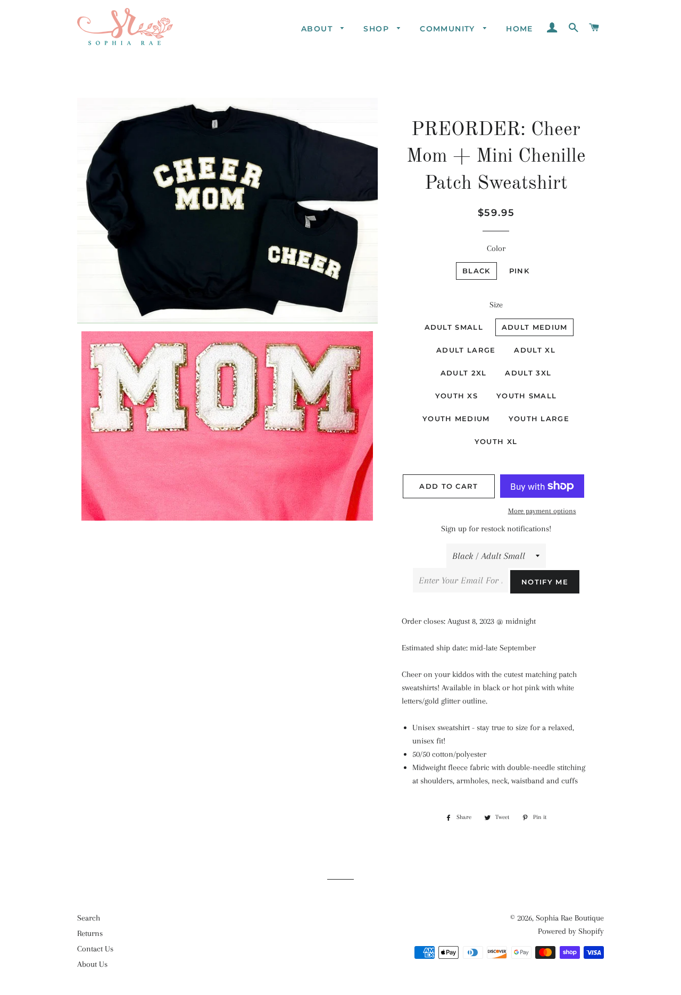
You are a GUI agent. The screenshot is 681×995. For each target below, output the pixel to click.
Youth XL (496, 441)
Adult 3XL (528, 373)
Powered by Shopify (571, 931)
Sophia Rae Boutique (570, 918)
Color (496, 248)
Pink (519, 270)
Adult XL (534, 350)
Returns (90, 933)
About (318, 29)
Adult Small (454, 327)
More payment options (542, 511)
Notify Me (544, 582)
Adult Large (465, 350)
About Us (92, 964)
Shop (377, 29)
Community (449, 29)
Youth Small (526, 395)
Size (496, 305)
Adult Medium (535, 327)
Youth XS (456, 395)
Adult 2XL (464, 373)
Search (88, 918)
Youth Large (539, 418)
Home (519, 29)
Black (476, 270)
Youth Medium (456, 418)
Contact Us (95, 949)
